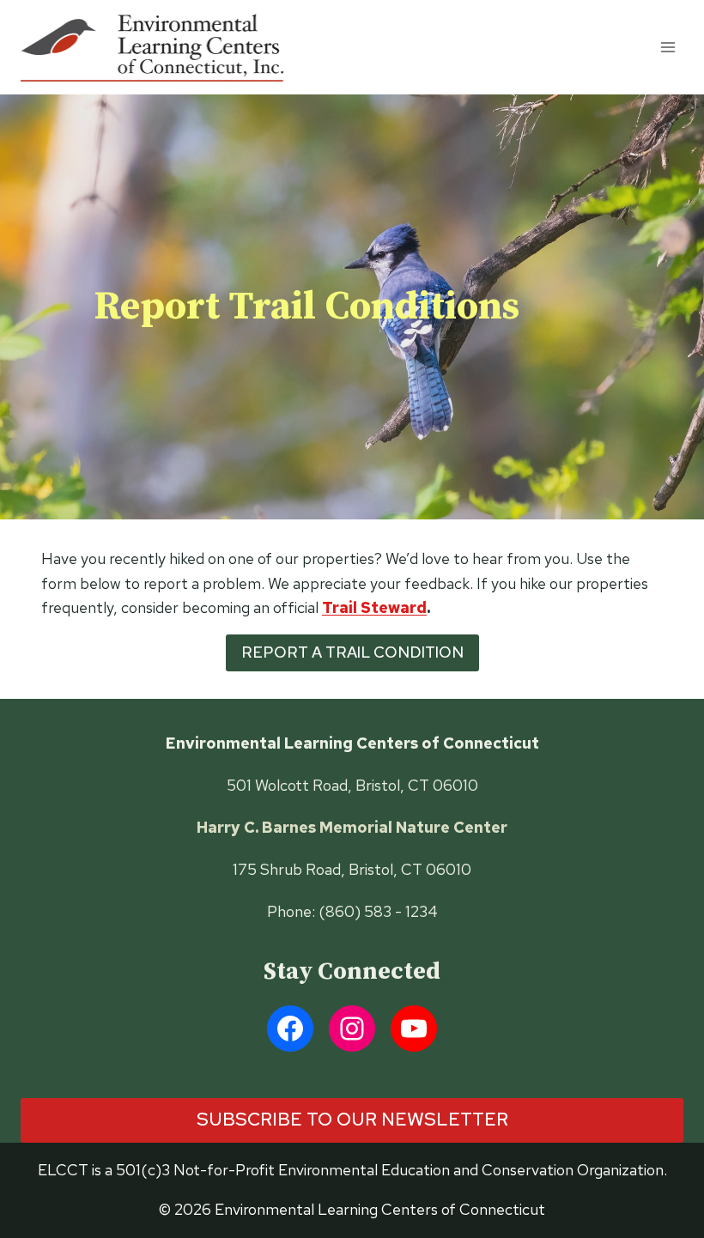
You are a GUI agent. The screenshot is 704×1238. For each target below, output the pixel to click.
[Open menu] (667, 46)
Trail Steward (374, 607)
